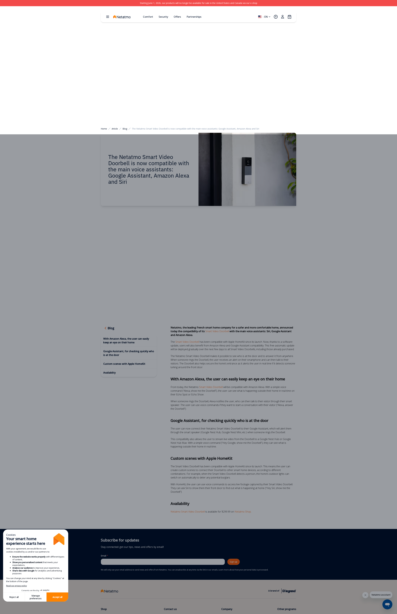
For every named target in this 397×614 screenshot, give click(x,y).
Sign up (233, 561)
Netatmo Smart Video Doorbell (188, 511)
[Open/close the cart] (289, 17)
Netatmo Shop (243, 511)
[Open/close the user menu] (282, 17)
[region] (198, 3)
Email (104, 555)
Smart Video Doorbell (217, 331)
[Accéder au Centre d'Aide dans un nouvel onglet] (276, 17)
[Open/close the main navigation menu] (108, 17)
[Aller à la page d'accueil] (127, 16)
